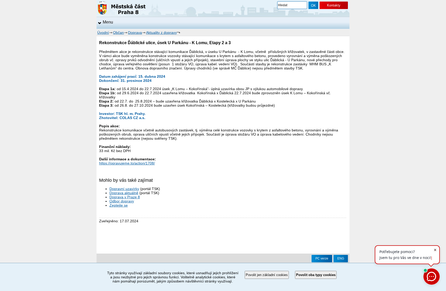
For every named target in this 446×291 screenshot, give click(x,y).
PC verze (321, 258)
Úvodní (103, 32)
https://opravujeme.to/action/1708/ (127, 163)
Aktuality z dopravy (161, 32)
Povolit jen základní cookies (267, 275)
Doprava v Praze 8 (124, 197)
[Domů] (122, 8)
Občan (118, 32)
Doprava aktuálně (123, 193)
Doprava (135, 32)
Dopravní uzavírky (124, 189)
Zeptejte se (118, 205)
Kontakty (333, 5)
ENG (340, 258)
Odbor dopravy (121, 201)
